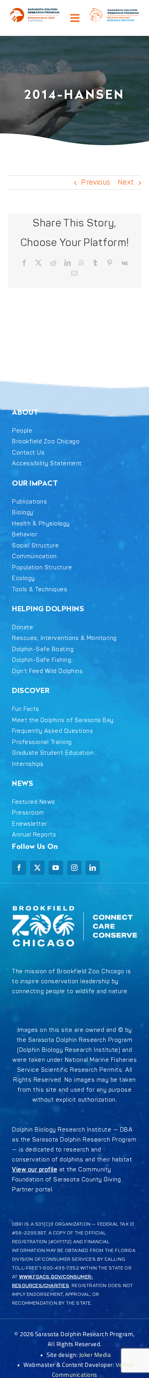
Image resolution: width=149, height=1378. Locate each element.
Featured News (33, 802)
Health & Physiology (41, 524)
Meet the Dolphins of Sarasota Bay (63, 720)
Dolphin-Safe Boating (43, 649)
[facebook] (19, 867)
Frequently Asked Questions (52, 731)
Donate (22, 627)
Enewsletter (29, 824)
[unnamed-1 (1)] (34, 11)
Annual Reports (34, 835)
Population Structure (42, 567)
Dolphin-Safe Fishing (41, 660)
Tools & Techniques (39, 589)
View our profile (34, 1169)
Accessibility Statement (47, 463)
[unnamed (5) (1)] (114, 11)
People (22, 431)
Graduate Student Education (52, 753)
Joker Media (95, 1354)
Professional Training (42, 742)
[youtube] (55, 867)
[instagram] (74, 867)
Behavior (24, 534)
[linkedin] (92, 867)
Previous (95, 182)
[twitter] (37, 867)
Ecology (23, 578)
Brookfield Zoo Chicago (45, 441)
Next (126, 182)
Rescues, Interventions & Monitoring (64, 638)
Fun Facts (25, 709)
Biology (22, 512)
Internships (28, 764)
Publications (29, 502)
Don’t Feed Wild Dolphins (47, 671)
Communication (34, 556)
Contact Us (28, 453)
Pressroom (28, 813)
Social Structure (35, 545)
